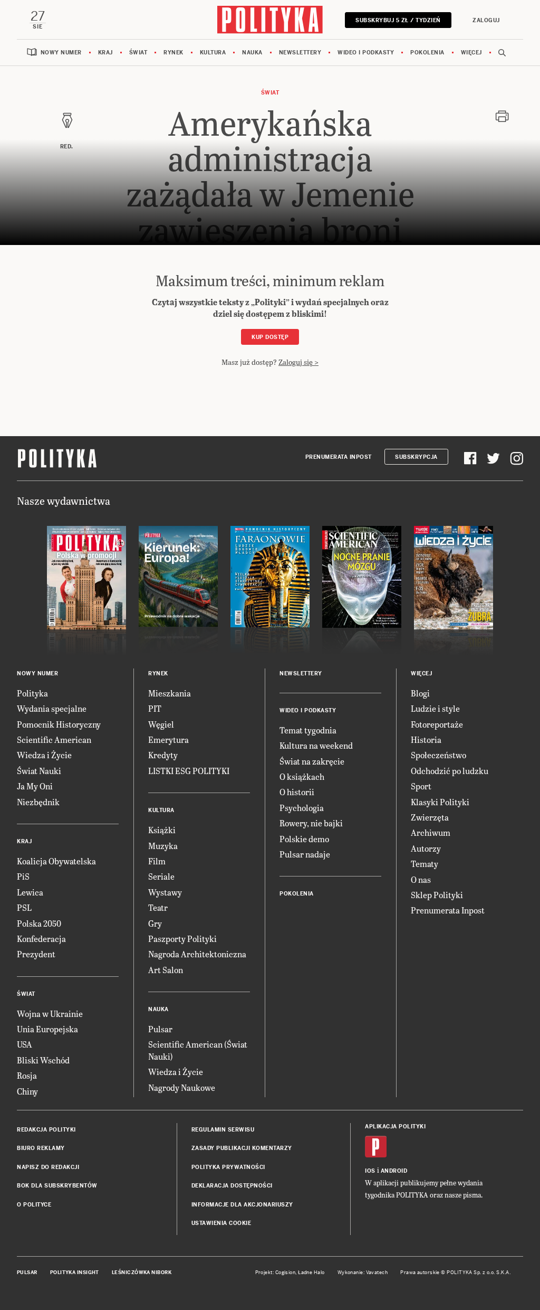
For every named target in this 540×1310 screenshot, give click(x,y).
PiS (23, 876)
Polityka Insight (74, 1272)
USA (24, 1044)
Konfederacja (41, 938)
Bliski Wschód (43, 1060)
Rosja (27, 1075)
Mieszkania (169, 693)
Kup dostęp (270, 337)
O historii (296, 792)
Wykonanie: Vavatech (363, 1272)
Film (157, 861)
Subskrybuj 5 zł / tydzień (398, 20)
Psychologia (301, 808)
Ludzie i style (435, 708)
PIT (154, 708)
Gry (155, 923)
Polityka (32, 693)
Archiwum (430, 832)
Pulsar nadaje (304, 854)
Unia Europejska (47, 1029)
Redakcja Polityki (46, 1129)
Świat (138, 52)
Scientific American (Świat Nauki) (197, 1050)
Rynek (173, 52)
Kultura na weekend (316, 745)
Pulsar (160, 1029)
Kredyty (163, 755)
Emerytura (168, 739)
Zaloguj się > (298, 362)
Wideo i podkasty (366, 52)
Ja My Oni (35, 786)
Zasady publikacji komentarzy (241, 1148)
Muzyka (163, 846)
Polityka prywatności (228, 1167)
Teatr (158, 907)
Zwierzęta (430, 817)
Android (394, 1170)
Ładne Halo (311, 1272)
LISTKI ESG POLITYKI (188, 771)
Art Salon (165, 970)
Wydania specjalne (51, 708)
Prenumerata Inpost (338, 457)
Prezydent (36, 954)
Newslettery (300, 52)
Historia (426, 739)
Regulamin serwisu (223, 1129)
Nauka (252, 52)
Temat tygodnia (307, 730)
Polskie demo (304, 839)
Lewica (30, 892)
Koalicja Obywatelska (56, 861)
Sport (421, 786)
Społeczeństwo (438, 755)
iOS (370, 1170)
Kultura (213, 52)
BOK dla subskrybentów (57, 1185)
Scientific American (54, 739)
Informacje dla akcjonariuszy (242, 1204)
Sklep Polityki (437, 895)
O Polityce (34, 1204)
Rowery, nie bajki (311, 823)
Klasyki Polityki (440, 802)
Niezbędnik (38, 802)
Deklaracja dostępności (232, 1185)
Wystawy (165, 892)
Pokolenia (427, 52)
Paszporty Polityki (182, 938)
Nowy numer (61, 52)
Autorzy (426, 848)
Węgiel (161, 724)
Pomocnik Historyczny (59, 724)
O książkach (301, 776)
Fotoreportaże (437, 724)
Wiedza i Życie (44, 755)
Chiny (27, 1091)
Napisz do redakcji (48, 1167)
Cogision (285, 1272)
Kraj (105, 52)
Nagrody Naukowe (181, 1087)
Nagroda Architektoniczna (197, 954)
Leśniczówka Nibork (141, 1272)
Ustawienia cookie (221, 1223)
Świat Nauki (39, 771)
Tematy (424, 863)
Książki (162, 830)
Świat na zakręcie (311, 761)
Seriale (161, 876)
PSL (24, 907)
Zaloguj (486, 20)
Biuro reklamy (41, 1148)
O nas (421, 879)
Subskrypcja (416, 457)
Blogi (420, 693)
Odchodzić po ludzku (449, 771)
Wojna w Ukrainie (50, 1013)
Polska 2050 (39, 923)
